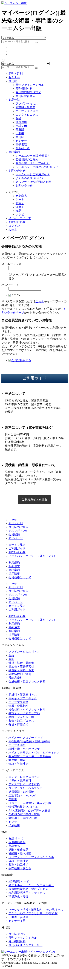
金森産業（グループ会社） (33, 163)
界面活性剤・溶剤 (19, 674)
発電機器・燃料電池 (21, 791)
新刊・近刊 (15, 73)
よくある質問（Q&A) (29, 178)
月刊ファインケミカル (30, 84)
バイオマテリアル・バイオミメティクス (33, 752)
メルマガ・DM (17, 530)
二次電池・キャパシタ (22, 795)
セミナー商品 (16, 920)
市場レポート (24, 125)
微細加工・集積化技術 (22, 817)
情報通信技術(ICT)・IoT (23, 806)
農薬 (11, 659)
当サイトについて (19, 218)
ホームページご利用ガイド (33, 174)
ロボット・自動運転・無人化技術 (29, 803)
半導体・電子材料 (19, 780)
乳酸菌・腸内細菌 (19, 853)
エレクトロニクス (27, 114)
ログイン (14, 225)
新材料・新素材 (25, 107)
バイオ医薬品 (16, 745)
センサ (12, 821)
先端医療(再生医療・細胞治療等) (29, 741)
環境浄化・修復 (18, 896)
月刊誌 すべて (17, 933)
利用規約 (14, 562)
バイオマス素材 (18, 702)
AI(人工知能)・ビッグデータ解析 (29, 810)
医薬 (11, 655)
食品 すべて (15, 838)
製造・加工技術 (18, 864)
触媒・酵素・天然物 (21, 662)
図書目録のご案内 (27, 159)
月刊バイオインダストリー (25, 945)
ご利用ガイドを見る (34, 499)
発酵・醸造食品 (18, 849)
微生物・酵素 (16, 760)
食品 (18, 118)
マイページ (15, 538)
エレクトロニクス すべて (24, 776)
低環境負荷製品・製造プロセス (28, 888)
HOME (12, 519)
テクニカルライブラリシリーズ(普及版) (33, 913)
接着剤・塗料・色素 (21, 670)
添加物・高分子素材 (21, 666)
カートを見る (16, 544)
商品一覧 (14, 99)
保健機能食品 (16, 842)
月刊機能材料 (24, 88)
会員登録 (14, 534)
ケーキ (20, 199)
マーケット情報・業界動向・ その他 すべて (36, 909)
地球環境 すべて (18, 881)
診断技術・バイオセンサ (24, 748)
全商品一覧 (23, 148)
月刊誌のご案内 (18, 526)
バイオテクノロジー (28, 110)
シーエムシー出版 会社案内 (33, 155)
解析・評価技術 (18, 763)
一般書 (20, 133)
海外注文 (14, 566)
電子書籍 (21, 144)
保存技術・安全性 (19, 868)
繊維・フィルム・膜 (21, 717)
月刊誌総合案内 (25, 96)
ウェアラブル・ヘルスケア (25, 788)
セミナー (14, 77)
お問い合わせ (16, 170)
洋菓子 (20, 207)
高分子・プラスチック (22, 698)
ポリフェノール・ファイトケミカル (31, 857)
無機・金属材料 (18, 705)
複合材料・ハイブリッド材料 (26, 709)
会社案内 (14, 151)
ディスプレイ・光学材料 (24, 784)
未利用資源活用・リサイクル (26, 892)
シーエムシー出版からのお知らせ (37, 166)
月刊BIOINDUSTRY (28, 92)
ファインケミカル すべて (24, 651)
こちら (39, 301)
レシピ (20, 214)
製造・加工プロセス (21, 720)
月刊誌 (12, 81)
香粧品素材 (15, 677)
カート (12, 229)
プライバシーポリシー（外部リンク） (32, 555)
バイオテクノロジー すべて (25, 737)
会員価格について (19, 577)
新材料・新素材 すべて (23, 694)
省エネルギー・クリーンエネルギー (31, 885)
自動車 (12, 799)
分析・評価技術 (18, 724)
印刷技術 (14, 825)
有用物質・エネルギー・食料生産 (29, 756)
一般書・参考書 (18, 917)
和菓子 (20, 203)
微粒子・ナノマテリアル (24, 713)
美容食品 (14, 845)
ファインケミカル (27, 103)
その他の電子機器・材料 (24, 814)
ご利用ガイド (16, 548)
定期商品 (21, 195)
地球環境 (21, 122)
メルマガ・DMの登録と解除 (33, 181)
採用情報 (14, 573)
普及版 (20, 129)
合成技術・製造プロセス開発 (26, 681)
